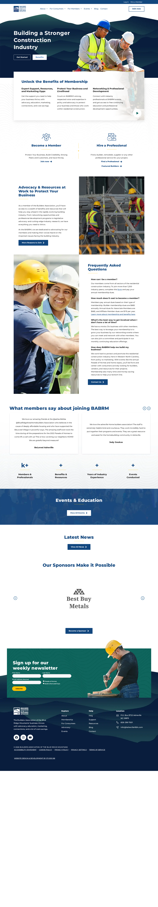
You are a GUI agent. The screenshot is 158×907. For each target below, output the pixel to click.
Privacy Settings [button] (79, 750)
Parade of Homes (51, 681)
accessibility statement (25, 750)
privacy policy (61, 750)
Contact (103, 9)
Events (87, 9)
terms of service (97, 750)
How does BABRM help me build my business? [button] (110, 348)
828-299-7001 (127, 722)
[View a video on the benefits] (137, 113)
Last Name (46, 673)
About (42, 9)
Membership (67, 720)
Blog (96, 9)
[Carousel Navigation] (146, 408)
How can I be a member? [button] (104, 279)
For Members (74, 9)
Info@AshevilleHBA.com (132, 727)
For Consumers (56, 9)
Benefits (40, 57)
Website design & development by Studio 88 (34, 758)
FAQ (91, 716)
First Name (16, 673)
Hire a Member (136, 2)
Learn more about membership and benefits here (113, 314)
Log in (126, 2)
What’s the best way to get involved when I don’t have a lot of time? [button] (114, 321)
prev (144, 408)
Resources (93, 723)
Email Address (17, 679)
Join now (136, 9)
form (120, 289)
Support (92, 720)
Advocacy (65, 727)
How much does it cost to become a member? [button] (115, 298)
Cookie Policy (45, 750)
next (149, 408)
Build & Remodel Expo (52, 684)
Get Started (22, 57)
